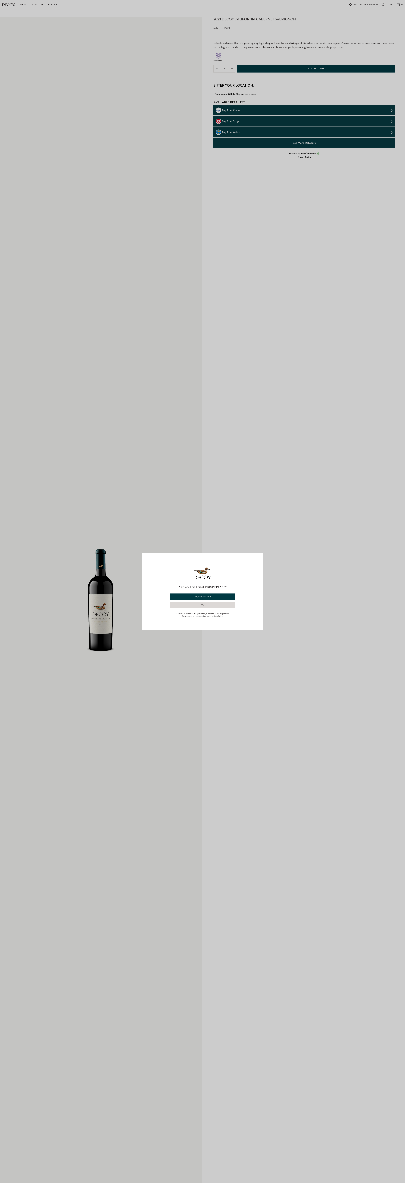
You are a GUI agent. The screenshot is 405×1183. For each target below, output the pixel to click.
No (202, 604)
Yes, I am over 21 (202, 596)
